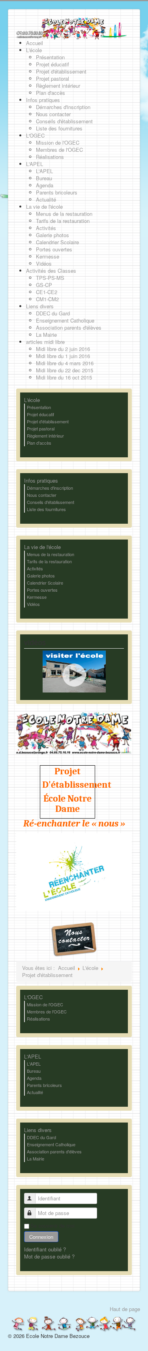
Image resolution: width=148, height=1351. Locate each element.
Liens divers (38, 1130)
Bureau (34, 1071)
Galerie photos (41, 575)
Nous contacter (41, 495)
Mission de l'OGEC (45, 1004)
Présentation (39, 407)
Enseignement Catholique (51, 1144)
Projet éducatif (40, 414)
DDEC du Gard (41, 1137)
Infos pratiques (41, 480)
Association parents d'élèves (54, 1151)
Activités (35, 568)
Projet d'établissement (48, 421)
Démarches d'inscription (50, 488)
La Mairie (35, 1158)
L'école (32, 400)
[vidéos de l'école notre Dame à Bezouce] (74, 670)
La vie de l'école (42, 547)
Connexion (41, 1236)
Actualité (35, 1092)
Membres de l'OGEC (47, 1011)
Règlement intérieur (45, 435)
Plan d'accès (39, 443)
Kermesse (37, 597)
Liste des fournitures (46, 509)
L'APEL (32, 1056)
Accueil (66, 968)
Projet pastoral (40, 428)
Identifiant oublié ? (45, 1249)
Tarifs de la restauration (49, 561)
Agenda (34, 1078)
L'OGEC (33, 997)
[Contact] (74, 938)
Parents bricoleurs (44, 1085)
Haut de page (125, 1309)
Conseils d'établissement (50, 502)
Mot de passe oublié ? (49, 1256)
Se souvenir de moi (52, 1225)
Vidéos (33, 604)
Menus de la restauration (50, 554)
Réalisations (38, 1018)
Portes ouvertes (42, 590)
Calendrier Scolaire (45, 582)
